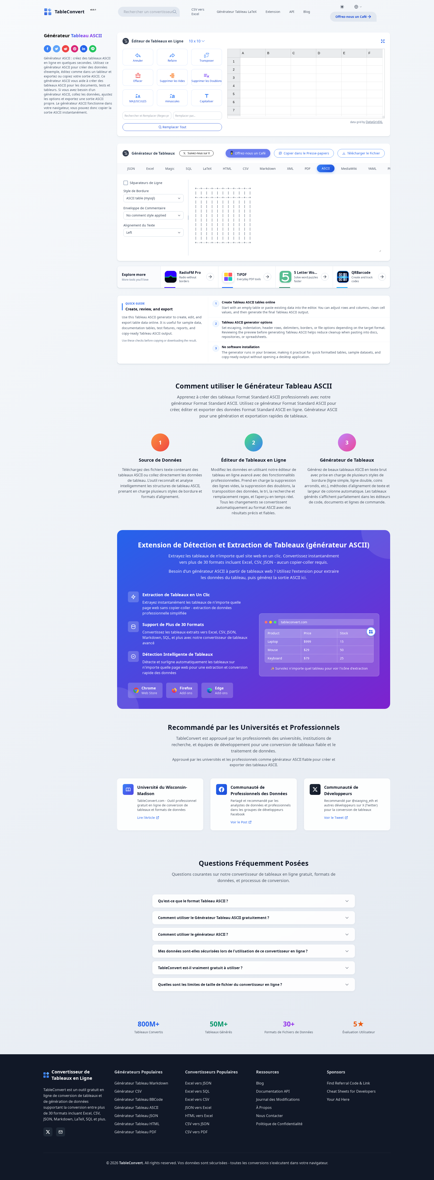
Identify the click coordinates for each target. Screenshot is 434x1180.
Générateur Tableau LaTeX (237, 11)
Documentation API (273, 1091)
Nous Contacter (269, 1115)
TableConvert (131, 1162)
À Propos (264, 1107)
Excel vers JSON (198, 1083)
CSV (245, 168)
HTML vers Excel (199, 1115)
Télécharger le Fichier (363, 153)
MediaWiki (349, 168)
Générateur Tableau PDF (135, 1131)
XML (290, 168)
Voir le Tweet (334, 817)
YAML (372, 168)
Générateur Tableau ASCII (136, 1107)
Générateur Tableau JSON (136, 1115)
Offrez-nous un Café (351, 16)
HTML (227, 168)
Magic (170, 168)
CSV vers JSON (197, 1123)
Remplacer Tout (174, 127)
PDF (307, 168)
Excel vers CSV (197, 1099)
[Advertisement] (78, 150)
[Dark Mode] (342, 7)
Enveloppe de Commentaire (144, 208)
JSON (131, 168)
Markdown (268, 168)
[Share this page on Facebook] (47, 48)
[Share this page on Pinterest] (74, 48)
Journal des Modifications (278, 1099)
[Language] (358, 7)
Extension (273, 11)
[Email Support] (60, 1131)
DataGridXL (374, 122)
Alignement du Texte (139, 225)
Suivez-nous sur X (199, 153)
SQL (189, 168)
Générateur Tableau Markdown (141, 1083)
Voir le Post (239, 822)
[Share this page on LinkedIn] (83, 48)
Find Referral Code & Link (348, 1083)
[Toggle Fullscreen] (383, 41)
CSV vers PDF (196, 1131)
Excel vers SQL (197, 1091)
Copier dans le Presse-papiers (306, 153)
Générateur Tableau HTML (136, 1123)
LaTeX (207, 168)
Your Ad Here (338, 1099)
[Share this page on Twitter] (56, 48)
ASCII (326, 168)
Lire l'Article (146, 817)
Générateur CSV (128, 1091)
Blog (306, 11)
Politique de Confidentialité (279, 1123)
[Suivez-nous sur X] (47, 1131)
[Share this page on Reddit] (65, 48)
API (291, 11)
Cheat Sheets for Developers (351, 1091)
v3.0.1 (93, 9)
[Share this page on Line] (92, 48)
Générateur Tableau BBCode (138, 1099)
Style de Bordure (136, 191)
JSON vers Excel (198, 1107)
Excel (150, 168)
